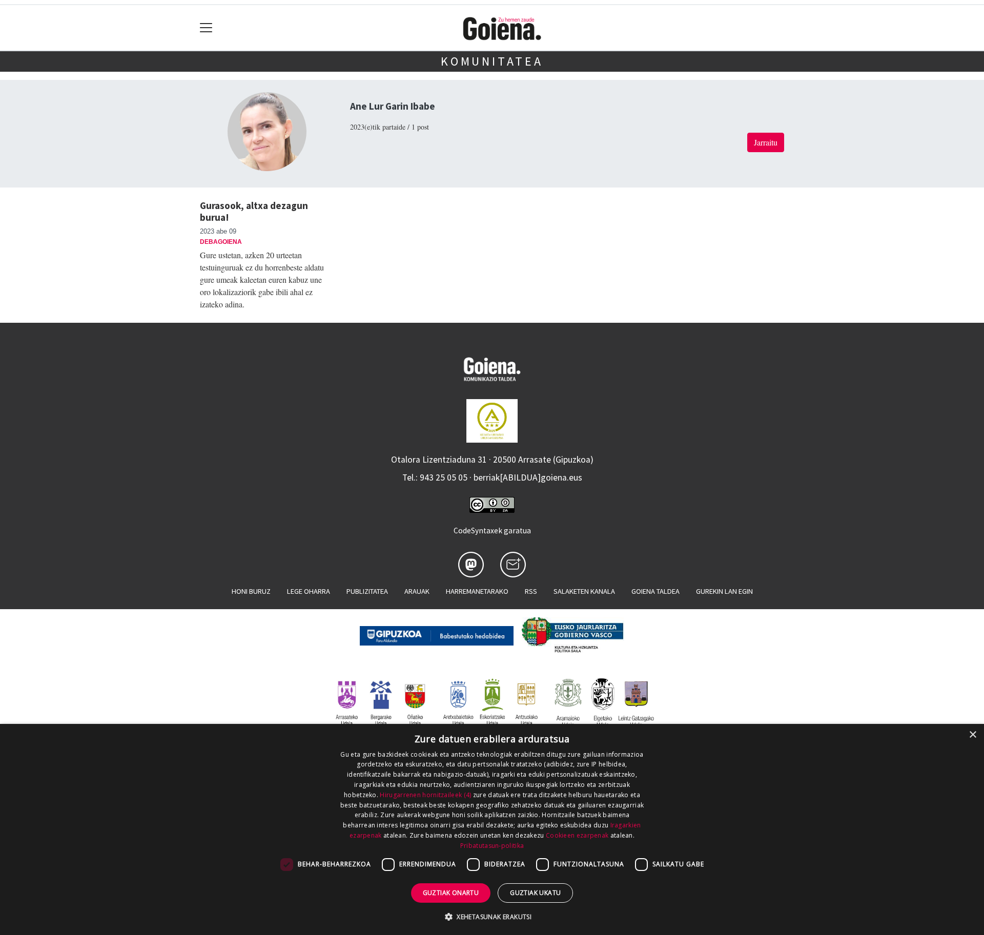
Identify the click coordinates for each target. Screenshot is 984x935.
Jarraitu (765, 142)
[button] (492, 916)
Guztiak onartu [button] (451, 892)
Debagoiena (221, 241)
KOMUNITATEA (492, 61)
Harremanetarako (477, 591)
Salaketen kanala (584, 591)
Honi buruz (251, 591)
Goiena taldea (655, 591)
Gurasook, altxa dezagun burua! (254, 211)
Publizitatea (367, 591)
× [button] (972, 735)
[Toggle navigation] (206, 28)
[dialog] (492, 829)
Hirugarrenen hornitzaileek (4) (425, 795)
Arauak (416, 591)
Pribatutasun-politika (492, 845)
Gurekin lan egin (724, 591)
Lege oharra (308, 591)
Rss (531, 591)
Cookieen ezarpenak (577, 835)
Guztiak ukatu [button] (535, 892)
